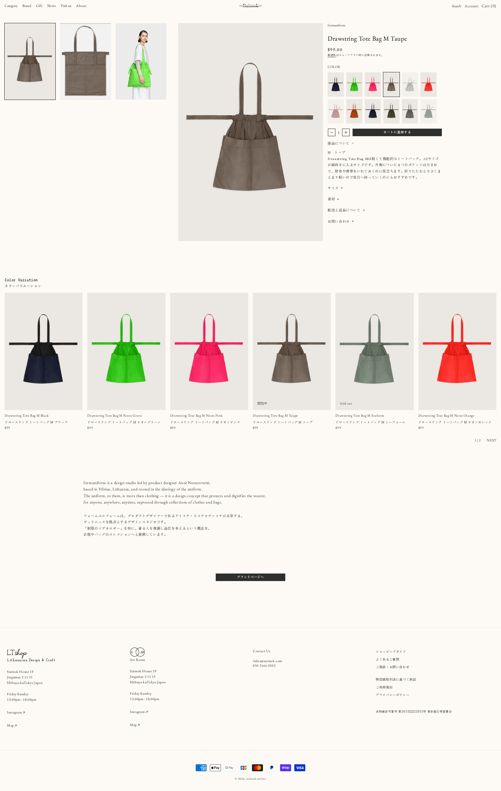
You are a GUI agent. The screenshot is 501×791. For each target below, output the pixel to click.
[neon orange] (428, 84)
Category (11, 6)
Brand (26, 6)
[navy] (373, 111)
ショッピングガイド (391, 651)
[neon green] (354, 84)
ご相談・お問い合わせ (392, 666)
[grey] (410, 111)
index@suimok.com (267, 661)
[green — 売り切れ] (428, 111)
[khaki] (391, 111)
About (81, 5)
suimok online (256, 778)
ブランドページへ (250, 576)
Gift (39, 5)
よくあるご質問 (387, 659)
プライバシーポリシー (392, 694)
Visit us (66, 6)
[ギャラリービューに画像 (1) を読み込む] (30, 61)
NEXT (491, 440)
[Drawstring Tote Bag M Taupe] (391, 84)
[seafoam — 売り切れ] (410, 84)
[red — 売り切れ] (336, 111)
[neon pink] (373, 84)
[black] (336, 84)
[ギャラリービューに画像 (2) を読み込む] (85, 61)
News (51, 5)
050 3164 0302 (264, 665)
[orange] (354, 111)
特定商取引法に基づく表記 (396, 679)
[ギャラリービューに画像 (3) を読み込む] (141, 61)
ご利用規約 (384, 687)
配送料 (332, 55)
